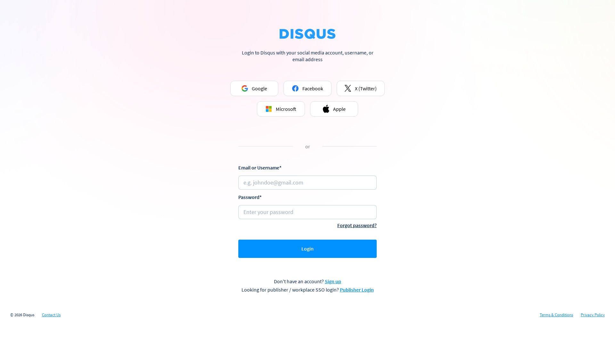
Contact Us (51, 314)
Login (307, 248)
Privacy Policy (593, 314)
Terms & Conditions (556, 314)
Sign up (333, 281)
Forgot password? (357, 225)
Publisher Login (357, 289)
